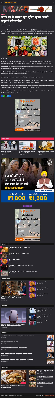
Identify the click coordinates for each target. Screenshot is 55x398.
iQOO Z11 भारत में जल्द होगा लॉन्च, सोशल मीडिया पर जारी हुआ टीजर (45, 309)
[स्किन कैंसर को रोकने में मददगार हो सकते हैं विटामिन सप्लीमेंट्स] (46, 145)
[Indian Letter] (10, 2)
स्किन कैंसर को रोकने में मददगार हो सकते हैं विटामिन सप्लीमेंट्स (46, 152)
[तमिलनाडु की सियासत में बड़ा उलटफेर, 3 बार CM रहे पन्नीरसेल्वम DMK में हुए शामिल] (50, 361)
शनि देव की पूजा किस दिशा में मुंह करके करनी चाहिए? (19, 253)
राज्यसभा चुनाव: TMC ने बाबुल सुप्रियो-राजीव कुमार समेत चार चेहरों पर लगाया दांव (16, 354)
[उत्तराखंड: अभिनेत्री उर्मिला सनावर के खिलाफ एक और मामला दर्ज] (4, 267)
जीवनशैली (2, 14)
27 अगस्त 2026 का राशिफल (42, 288)
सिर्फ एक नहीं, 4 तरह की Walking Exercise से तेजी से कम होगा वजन (7, 152)
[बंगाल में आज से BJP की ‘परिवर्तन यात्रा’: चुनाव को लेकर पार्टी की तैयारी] (50, 349)
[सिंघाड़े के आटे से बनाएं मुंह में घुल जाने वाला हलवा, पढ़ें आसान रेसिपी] (32, 372)
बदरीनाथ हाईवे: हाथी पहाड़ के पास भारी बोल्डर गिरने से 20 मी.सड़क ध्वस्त (23, 271)
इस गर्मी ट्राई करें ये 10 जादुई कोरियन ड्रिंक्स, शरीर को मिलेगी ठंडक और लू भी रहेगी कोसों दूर (45, 384)
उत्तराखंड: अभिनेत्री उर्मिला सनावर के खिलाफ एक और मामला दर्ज (21, 265)
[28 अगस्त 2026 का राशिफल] (4, 261)
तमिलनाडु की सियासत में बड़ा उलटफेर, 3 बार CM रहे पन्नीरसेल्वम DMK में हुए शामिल (17, 360)
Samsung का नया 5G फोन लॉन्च (43, 321)
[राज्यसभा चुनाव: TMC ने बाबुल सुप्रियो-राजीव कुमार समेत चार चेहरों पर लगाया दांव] (50, 355)
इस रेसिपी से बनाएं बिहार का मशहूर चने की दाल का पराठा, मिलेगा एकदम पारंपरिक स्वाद (45, 377)
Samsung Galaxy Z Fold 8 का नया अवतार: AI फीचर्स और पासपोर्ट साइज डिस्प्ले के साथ (13, 325)
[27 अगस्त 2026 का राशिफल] (32, 289)
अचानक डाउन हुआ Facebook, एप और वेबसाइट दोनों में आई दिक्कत (44, 315)
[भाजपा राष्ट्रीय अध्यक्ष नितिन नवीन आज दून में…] (50, 343)
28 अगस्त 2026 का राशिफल (14, 259)
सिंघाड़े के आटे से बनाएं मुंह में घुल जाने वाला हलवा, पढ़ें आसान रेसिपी (45, 371)
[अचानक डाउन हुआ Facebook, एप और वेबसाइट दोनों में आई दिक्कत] (32, 316)
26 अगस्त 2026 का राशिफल (42, 294)
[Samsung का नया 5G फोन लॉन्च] (32, 322)
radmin (3, 25)
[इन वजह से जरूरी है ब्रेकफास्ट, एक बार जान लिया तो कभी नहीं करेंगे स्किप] (27, 145)
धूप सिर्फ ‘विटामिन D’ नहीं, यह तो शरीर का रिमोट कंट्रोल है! (20, 247)
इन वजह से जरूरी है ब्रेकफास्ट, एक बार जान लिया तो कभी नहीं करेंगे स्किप (27, 152)
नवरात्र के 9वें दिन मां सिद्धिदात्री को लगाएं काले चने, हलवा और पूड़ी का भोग (13, 387)
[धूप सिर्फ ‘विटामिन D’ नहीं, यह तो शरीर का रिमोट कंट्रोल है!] (4, 249)
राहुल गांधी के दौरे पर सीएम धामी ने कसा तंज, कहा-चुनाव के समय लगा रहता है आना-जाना (17, 336)
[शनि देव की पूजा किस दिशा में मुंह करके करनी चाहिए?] (4, 255)
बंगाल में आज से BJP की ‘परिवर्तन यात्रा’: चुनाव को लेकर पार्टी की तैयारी (14, 348)
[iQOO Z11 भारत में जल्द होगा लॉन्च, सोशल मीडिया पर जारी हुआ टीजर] (32, 310)
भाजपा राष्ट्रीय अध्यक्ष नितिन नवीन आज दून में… (9, 342)
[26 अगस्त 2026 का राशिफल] (32, 295)
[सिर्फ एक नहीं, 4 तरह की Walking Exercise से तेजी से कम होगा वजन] (9, 145)
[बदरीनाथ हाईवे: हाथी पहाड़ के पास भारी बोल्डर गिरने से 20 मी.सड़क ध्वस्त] (4, 273)
